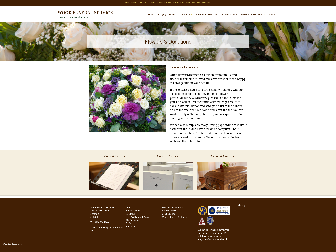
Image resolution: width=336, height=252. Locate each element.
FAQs (128, 223)
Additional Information (251, 14)
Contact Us (273, 14)
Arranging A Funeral (166, 14)
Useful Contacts (133, 220)
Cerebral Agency (17, 244)
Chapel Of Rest (133, 211)
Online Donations (229, 14)
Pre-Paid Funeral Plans (206, 14)
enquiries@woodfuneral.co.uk (199, 3)
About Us (186, 14)
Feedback (130, 214)
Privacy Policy (169, 211)
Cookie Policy (168, 214)
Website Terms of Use (172, 207)
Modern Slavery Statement (175, 217)
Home (150, 14)
